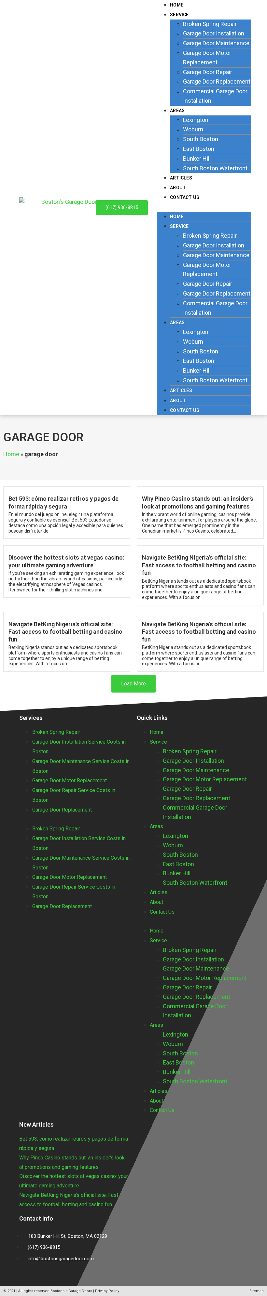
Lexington (195, 119)
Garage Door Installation (213, 33)
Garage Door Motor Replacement (69, 780)
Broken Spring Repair (210, 23)
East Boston (198, 148)
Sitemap (256, 1291)
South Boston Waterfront (215, 168)
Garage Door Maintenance (216, 43)
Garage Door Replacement (216, 81)
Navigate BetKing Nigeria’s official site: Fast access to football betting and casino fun (199, 565)
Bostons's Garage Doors (71, 1291)
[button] (204, 207)
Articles (181, 390)
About (178, 400)
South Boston (200, 139)
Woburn (193, 129)
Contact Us (184, 197)
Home (176, 216)
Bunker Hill (197, 158)
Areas (177, 110)
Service (179, 14)
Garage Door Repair (207, 72)
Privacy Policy (107, 1291)
